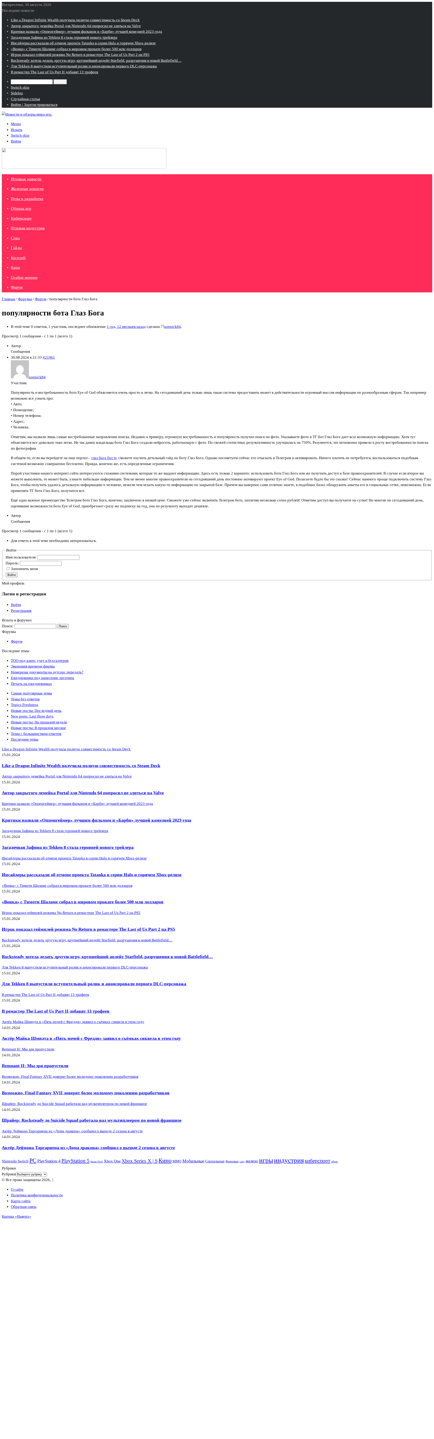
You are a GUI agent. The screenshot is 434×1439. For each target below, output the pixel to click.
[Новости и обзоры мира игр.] (27, 114)
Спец (15, 238)
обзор (334, 1161)
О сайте (17, 1189)
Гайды (16, 248)
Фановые (232, 1161)
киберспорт (317, 1161)
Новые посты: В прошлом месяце (38, 728)
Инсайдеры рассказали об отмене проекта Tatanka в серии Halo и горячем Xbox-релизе (83, 43)
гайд (242, 1161)
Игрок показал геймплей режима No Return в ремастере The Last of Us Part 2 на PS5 (80, 55)
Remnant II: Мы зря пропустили (35, 1065)
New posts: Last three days (32, 716)
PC (32, 1160)
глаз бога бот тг (103, 458)
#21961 (49, 357)
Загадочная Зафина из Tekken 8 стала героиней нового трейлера (64, 37)
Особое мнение (24, 277)
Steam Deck (96, 1161)
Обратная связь (23, 1207)
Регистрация (21, 611)
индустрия (289, 1160)
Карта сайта (21, 1201)
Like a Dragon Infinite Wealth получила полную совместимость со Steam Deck (75, 20)
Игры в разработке (27, 198)
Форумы (25, 299)
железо (251, 1161)
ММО (177, 1161)
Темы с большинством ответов (36, 734)
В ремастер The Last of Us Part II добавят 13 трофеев (54, 72)
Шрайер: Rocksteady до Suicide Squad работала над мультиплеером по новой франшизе (92, 1120)
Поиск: (7, 626)
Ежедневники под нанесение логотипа (42, 678)
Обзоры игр (21, 208)
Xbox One (112, 1161)
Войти (11, 575)
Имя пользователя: (22, 557)
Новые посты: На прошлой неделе (39, 722)
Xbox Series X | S (140, 1161)
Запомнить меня (24, 569)
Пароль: (13, 563)
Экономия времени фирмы (33, 666)
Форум (17, 287)
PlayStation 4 (49, 1161)
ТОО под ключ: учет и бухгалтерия (39, 661)
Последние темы (24, 739)
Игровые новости (26, 179)
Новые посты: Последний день (36, 711)
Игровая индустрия (28, 228)
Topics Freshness (24, 705)
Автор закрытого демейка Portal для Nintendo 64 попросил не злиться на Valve (76, 26)
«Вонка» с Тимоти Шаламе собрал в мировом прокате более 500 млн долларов (76, 49)
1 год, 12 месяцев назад (126, 327)
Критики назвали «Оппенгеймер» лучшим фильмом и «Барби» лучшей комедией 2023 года (86, 31)
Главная (8, 299)
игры (266, 1160)
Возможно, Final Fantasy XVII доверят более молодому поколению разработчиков (86, 1092)
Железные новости (27, 188)
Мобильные (193, 1161)
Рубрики (9, 1174)
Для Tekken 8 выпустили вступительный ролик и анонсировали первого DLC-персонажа (84, 66)
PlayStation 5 (75, 1161)
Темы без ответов (25, 699)
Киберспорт (21, 218)
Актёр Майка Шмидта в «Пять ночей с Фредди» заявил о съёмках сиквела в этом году (91, 1038)
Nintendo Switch (15, 1161)
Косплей (18, 257)
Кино (15, 267)
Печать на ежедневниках (31, 684)
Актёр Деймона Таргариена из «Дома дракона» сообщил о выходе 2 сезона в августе (88, 1147)
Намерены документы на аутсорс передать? (47, 672)
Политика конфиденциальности (37, 1195)
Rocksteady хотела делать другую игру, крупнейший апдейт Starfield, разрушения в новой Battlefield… (96, 60)
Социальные (214, 1161)
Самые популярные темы (31, 693)
